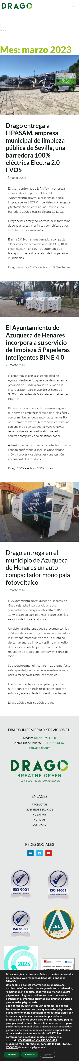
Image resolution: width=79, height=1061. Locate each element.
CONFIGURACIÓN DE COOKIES (37, 1040)
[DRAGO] (17, 6)
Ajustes (48, 1054)
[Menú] (73, 6)
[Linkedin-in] (30, 853)
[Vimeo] (39, 853)
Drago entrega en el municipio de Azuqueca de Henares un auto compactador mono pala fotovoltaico (38, 567)
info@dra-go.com (39, 747)
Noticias (39, 819)
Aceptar (11, 1054)
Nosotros (40, 814)
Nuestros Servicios (39, 809)
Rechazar (30, 1054)
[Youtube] (48, 853)
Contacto (39, 824)
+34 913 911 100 (45, 738)
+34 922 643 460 (54, 743)
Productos (39, 804)
